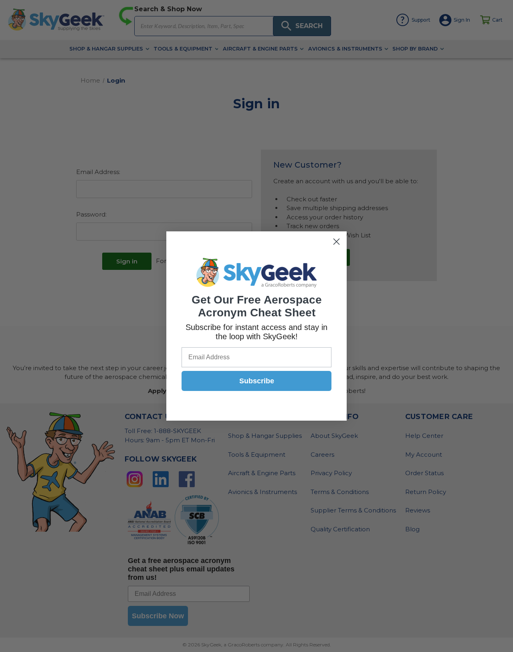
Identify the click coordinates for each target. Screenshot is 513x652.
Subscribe (256, 381)
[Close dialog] (336, 242)
